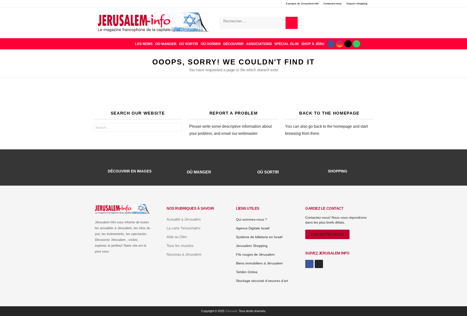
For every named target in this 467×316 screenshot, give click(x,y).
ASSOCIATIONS (259, 44)
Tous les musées (180, 246)
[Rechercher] (292, 23)
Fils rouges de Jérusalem (255, 254)
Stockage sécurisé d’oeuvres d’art (262, 281)
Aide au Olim (177, 237)
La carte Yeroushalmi (183, 228)
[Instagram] (339, 43)
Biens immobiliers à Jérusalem (259, 263)
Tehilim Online (247, 272)
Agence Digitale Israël (252, 228)
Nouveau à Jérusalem (184, 254)
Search (177, 128)
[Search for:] (137, 127)
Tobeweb (231, 311)
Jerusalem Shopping (252, 246)
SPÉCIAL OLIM (286, 44)
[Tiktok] (348, 43)
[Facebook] (331, 43)
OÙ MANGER (165, 44)
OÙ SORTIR (188, 44)
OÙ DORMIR (211, 44)
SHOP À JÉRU (312, 44)
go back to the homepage (330, 126)
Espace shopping (357, 3)
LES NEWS (144, 44)
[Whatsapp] (356, 43)
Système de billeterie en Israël (259, 237)
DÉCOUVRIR (233, 44)
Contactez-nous (332, 3)
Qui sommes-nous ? (251, 219)
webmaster (247, 133)
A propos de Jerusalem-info (302, 3)
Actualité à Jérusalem (184, 219)
